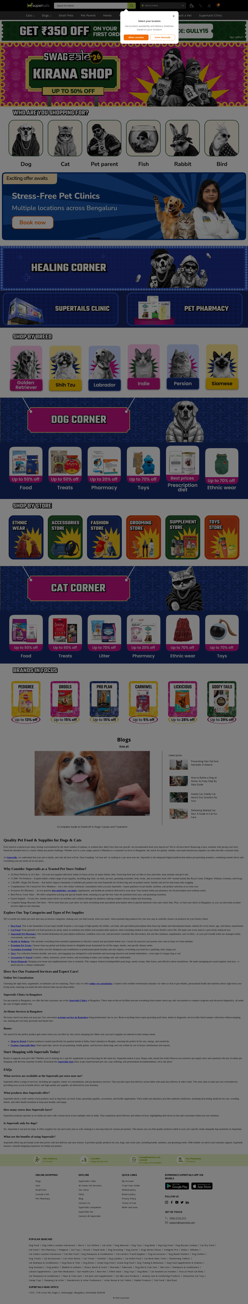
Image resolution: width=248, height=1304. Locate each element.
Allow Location (136, 37)
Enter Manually (163, 37)
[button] (149, 16)
